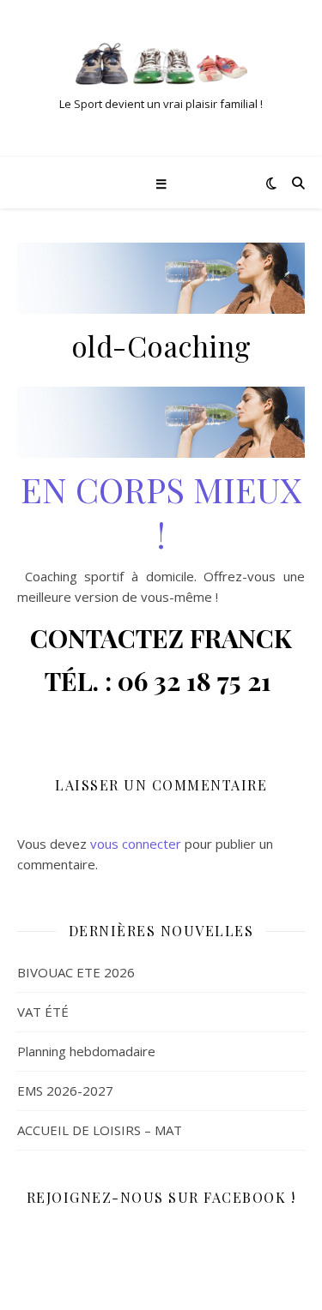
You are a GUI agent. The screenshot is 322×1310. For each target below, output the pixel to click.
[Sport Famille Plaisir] (161, 64)
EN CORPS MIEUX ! (161, 511)
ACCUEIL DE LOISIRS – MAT (99, 1130)
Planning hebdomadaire (86, 1051)
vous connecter (135, 843)
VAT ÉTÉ (43, 1011)
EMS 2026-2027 (65, 1090)
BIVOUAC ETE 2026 (76, 972)
